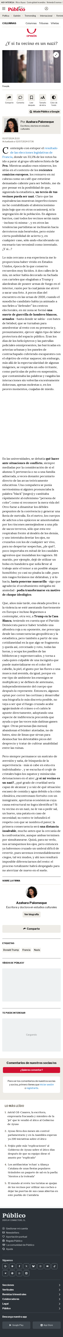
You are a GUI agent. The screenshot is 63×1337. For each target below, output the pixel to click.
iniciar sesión (47, 1084)
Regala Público (14, 1240)
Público (14, 1216)
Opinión (17, 15)
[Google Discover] (12, 1266)
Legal (5, 1303)
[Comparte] (9, 97)
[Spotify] (12, 1273)
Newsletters (12, 1232)
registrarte (32, 1088)
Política (5, 15)
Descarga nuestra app (14, 1316)
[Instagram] (40, 1266)
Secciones (8, 1285)
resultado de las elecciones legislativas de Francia (29, 152)
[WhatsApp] (19, 1273)
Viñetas (55, 23)
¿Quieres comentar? (31, 1070)
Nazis (37, 950)
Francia (26, 950)
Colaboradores (10, 1299)
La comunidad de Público (20, 1245)
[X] (26, 1266)
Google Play (17, 1325)
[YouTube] (47, 1266)
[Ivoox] (26, 1273)
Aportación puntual (16, 1236)
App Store (48, 1325)
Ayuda (9, 1249)
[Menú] (3, 8)
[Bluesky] (33, 1266)
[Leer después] (31, 97)
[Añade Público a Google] (5, 1266)
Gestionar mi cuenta (17, 1228)
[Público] (26, 9)
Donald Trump (11, 950)
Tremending (30, 15)
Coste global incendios (36, 2)
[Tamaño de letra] (42, 97)
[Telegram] (5, 1273)
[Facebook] (19, 1266)
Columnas (9, 23)
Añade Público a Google (46, 111)
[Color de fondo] (53, 97)
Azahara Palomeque (40, 122)
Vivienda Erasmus (54, 2)
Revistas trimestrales (14, 1294)
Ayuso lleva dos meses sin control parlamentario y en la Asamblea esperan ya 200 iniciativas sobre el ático (32, 1135)
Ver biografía (31, 914)
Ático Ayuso (21, 2)
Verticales (8, 1289)
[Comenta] (20, 97)
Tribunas (43, 23)
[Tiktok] (54, 1266)
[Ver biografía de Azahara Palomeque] (31, 892)
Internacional (46, 15)
